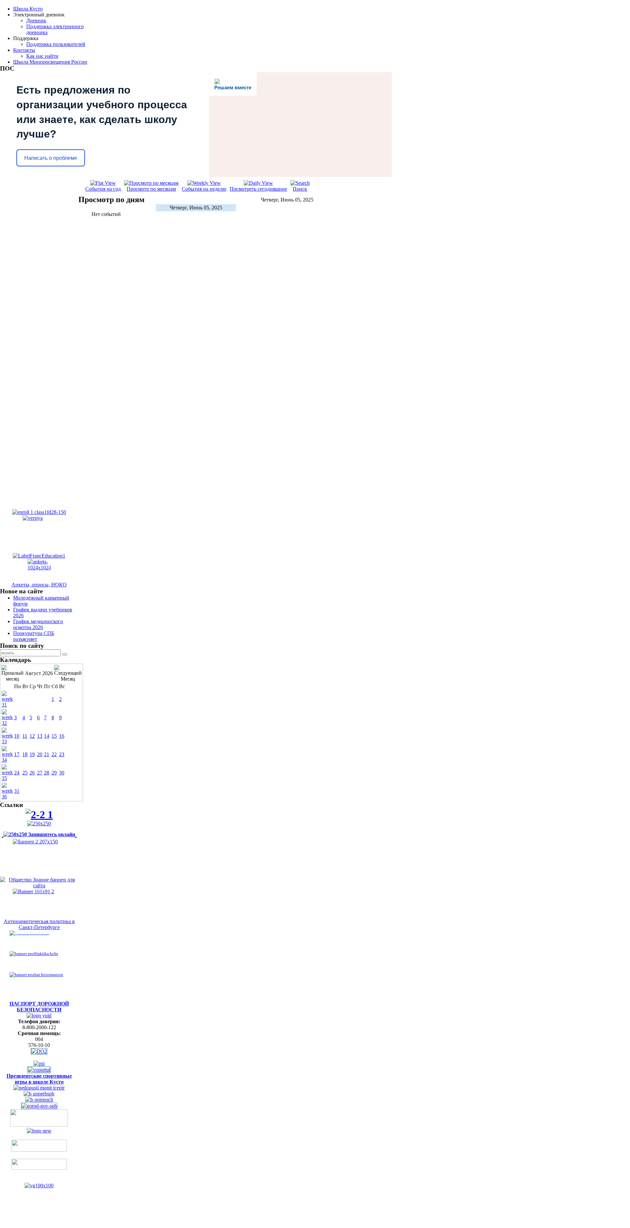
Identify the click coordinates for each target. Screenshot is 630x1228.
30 (61, 772)
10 (16, 736)
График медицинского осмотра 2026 (38, 624)
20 (39, 754)
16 (61, 736)
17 (16, 754)
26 (32, 772)
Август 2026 (39, 673)
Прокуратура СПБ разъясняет (33, 636)
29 (54, 772)
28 (46, 772)
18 (25, 754)
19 (32, 754)
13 (39, 736)
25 (25, 772)
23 (61, 754)
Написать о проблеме (50, 158)
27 (39, 772)
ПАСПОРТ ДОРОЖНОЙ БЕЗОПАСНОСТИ (39, 1006)
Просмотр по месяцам (151, 189)
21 (46, 754)
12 (32, 736)
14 (46, 736)
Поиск (300, 189)
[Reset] (64, 654)
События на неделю (204, 189)
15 (54, 736)
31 (16, 791)
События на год (103, 189)
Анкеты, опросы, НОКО (39, 584)
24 (16, 772)
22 (54, 754)
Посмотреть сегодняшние (258, 189)
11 (24, 736)
